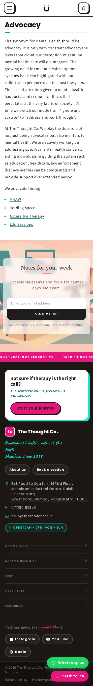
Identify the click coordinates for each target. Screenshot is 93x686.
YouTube (60, 639)
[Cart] (83, 7)
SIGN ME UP (46, 314)
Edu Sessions (21, 224)
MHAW (15, 199)
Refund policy (16, 680)
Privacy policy (43, 680)
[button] (9, 7)
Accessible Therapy (27, 216)
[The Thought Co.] (46, 8)
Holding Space (22, 207)
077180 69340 (23, 507)
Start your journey (35, 408)
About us (17, 469)
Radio (20, 651)
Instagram (25, 639)
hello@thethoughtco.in (32, 516)
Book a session (50, 469)
